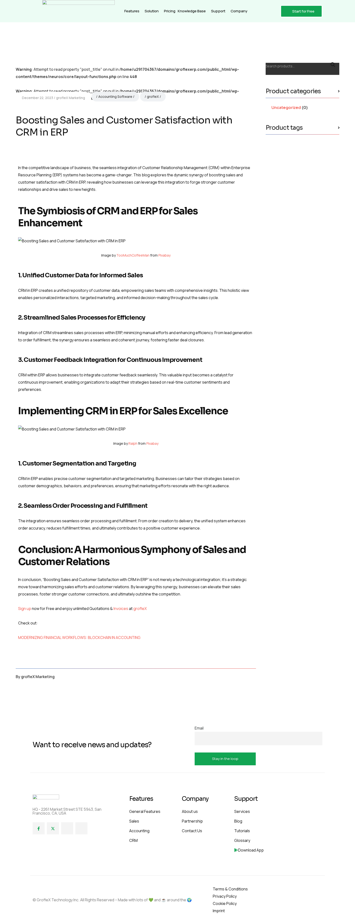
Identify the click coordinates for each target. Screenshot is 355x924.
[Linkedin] (67, 828)
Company (239, 11)
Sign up (24, 608)
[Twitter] (53, 828)
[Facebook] (39, 828)
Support (218, 11)
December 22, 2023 (37, 97)
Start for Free (303, 11)
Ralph (132, 443)
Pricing (169, 11)
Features (131, 11)
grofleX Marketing (70, 97)
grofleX (153, 96)
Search (332, 64)
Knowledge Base (192, 11)
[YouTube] (81, 828)
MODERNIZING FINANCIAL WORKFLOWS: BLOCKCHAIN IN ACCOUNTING (79, 637)
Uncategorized (286, 107)
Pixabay (164, 255)
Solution (152, 11)
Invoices (120, 608)
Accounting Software (115, 96)
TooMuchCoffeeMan (132, 255)
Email (199, 728)
